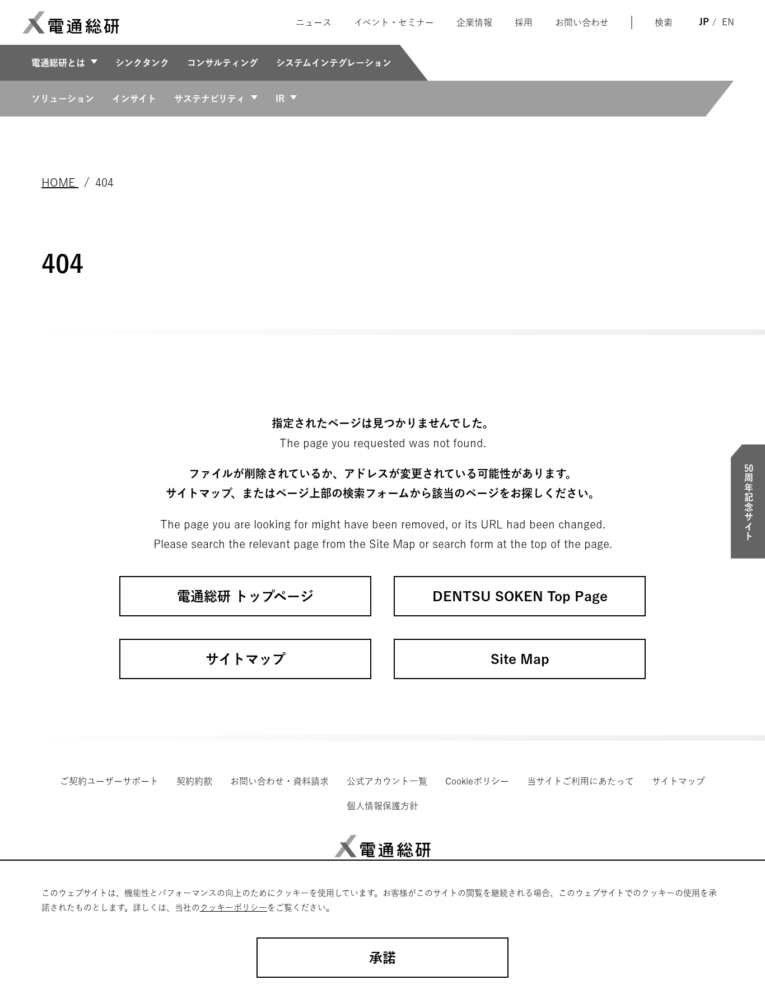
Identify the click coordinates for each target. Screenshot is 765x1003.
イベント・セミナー (394, 22)
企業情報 (474, 22)
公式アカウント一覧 (387, 781)
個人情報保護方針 (382, 805)
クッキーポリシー (233, 907)
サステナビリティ (209, 98)
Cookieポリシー (477, 781)
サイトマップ (678, 781)
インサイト (134, 98)
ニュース (314, 22)
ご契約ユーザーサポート (109, 781)
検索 (664, 22)
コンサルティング (222, 62)
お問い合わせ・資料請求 (279, 781)
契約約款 (194, 781)
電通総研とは (58, 62)
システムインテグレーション (333, 62)
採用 (524, 22)
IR (280, 98)
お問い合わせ (582, 22)
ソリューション (62, 98)
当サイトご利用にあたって (580, 781)
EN (728, 21)
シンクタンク (142, 62)
